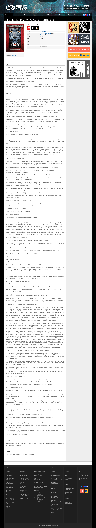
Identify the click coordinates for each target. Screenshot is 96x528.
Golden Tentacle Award (10, 505)
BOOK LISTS (22, 470)
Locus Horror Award (9, 482)
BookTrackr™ (37, 490)
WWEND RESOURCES (38, 484)
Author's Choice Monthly (55, 509)
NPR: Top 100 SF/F (23, 475)
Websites (66, 479)
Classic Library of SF (55, 500)
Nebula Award (8, 472)
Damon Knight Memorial (55, 475)
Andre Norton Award (9, 501)
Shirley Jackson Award (10, 502)
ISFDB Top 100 (22, 482)
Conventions (67, 474)
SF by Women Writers (24, 495)
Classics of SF (22, 471)
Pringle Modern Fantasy (24, 478)
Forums (76, 14)
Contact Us (67, 494)
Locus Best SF (22, 487)
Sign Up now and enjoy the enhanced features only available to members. (69, 502)
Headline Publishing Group (45, 33)
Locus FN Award (9, 479)
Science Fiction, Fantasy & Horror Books (29, 20)
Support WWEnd (68, 490)
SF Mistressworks (23, 472)
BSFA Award (8, 474)
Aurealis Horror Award (10, 499)
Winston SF (53, 512)
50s (20, 494)
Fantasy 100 (22, 480)
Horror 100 (22, 483)
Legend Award (8, 506)
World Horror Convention (55, 476)
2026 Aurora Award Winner (83, 472)
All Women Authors (54, 472)
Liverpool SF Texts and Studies (56, 508)
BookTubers (67, 471)
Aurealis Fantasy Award (10, 498)
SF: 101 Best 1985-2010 (24, 479)
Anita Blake (42, 34)
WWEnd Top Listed (37, 474)
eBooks (66, 475)
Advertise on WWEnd (68, 492)
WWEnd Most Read (38, 475)
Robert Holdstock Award (10, 484)
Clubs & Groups (68, 480)
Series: (29, 34)
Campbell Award (8, 486)
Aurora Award (8, 490)
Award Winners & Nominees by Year (41, 486)
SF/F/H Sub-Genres (68, 478)
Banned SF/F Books (38, 480)
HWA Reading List (23, 486)
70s (24, 494)
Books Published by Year (39, 487)
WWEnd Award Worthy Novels (39, 471)
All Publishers (53, 492)
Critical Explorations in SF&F (56, 501)
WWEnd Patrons (68, 489)
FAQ (65, 493)
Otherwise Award (9, 495)
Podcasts (66, 470)
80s (26, 494)
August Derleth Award (10, 483)
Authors (16, 14)
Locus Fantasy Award (10, 478)
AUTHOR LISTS (54, 482)
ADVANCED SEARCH (85, 8)
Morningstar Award (9, 507)
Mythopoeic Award (9, 475)
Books (7, 14)
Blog (69, 14)
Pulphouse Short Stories (55, 511)
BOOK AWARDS (9, 470)
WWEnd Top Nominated (38, 472)
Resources (38, 14)
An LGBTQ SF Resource (39, 482)
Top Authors (53, 470)
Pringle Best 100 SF (23, 476)
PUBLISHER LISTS (54, 494)
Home (39, 525)
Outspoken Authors (54, 483)
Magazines (67, 472)
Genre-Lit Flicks (37, 479)
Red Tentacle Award (9, 503)
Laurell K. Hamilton (44, 31)
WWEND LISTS (37, 470)
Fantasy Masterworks (55, 504)
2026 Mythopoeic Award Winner (84, 474)
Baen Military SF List (23, 491)
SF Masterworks (54, 505)
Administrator (12, 54)
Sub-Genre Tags (30, 39)
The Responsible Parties (69, 488)
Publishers (27, 14)
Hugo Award (8, 471)
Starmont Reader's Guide (55, 484)
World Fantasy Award (9, 487)
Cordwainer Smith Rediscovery (56, 479)
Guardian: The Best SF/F (24, 474)
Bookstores (67, 476)
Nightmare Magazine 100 (24, 484)
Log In (58, 14)
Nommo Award (8, 509)
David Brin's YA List (23, 490)
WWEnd (49, 14)
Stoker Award (8, 494)
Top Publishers (53, 490)
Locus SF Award (9, 476)
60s (22, 494)
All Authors (53, 471)
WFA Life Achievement (55, 478)
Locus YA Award (8, 480)
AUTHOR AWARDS (54, 474)
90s (28, 494)
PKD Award (8, 491)
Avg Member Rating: (32, 47)
